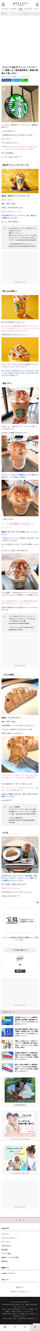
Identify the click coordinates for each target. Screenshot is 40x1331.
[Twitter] (16, 80)
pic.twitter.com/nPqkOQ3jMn (19, 623)
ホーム (5, 1329)
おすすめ (22, 76)
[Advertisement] (20, 42)
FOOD (21, 9)
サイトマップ (6, 1242)
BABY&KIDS (28, 9)
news (27, 76)
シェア (15, 1329)
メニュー (25, 1329)
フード (12, 14)
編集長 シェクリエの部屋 (10, 1257)
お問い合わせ (6, 1246)
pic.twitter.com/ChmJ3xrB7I (26, 240)
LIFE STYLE (5, 9)
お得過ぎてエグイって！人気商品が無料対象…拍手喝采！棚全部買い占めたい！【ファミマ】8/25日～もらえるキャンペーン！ (26, 1020)
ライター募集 (6, 1253)
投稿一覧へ (19, 971)
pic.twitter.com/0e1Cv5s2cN (26, 814)
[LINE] (24, 80)
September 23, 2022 (29, 246)
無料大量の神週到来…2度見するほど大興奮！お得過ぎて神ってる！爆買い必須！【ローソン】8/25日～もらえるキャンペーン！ (26, 1032)
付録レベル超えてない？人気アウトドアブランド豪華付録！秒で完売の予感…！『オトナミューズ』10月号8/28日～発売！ (26, 1044)
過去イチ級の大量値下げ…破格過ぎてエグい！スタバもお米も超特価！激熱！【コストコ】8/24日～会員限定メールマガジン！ (26, 1068)
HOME (5, 14)
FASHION (14, 9)
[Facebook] (7, 80)
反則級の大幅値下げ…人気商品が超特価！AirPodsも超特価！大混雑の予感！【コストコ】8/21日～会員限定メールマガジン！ (26, 1056)
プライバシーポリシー (9, 1238)
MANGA (37, 9)
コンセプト (5, 1234)
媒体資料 (5, 1249)
